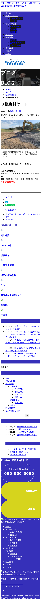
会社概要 (13, 21)
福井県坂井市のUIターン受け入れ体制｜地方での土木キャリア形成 (22, 354)
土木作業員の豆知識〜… (27, 432)
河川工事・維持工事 (18, 454)
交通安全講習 (7, 265)
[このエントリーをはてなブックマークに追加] (6, 202)
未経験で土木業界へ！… (27, 426)
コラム (8, 53)
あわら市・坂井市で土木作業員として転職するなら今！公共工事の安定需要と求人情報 (22, 334)
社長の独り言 (15, 110)
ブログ (8, 50)
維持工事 (19, 391)
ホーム (8, 13)
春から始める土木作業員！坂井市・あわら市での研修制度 (22, 349)
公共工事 (14, 386)
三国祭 (4, 315)
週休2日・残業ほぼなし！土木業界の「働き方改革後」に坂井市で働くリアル (22, 342)
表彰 (12, 405)
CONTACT (9, 67)
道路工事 (19, 397)
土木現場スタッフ (17, 42)
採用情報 (9, 37)
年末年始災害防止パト (12, 295)
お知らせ (10, 381)
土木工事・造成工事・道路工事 (23, 449)
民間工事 (14, 399)
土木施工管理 (15, 45)
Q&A (8, 378)
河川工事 (19, 389)
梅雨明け (5, 305)
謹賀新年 (5, 255)
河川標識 (5, 235)
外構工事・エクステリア (20, 451)
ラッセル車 (6, 245)
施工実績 (9, 48)
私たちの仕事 (10, 23)
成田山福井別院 (8, 275)
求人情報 (10, 408)
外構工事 (13, 29)
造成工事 (13, 31)
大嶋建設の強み (16, 18)
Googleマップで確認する (12, 586)
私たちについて (11, 15)
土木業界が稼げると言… (27, 434)
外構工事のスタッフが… (27, 429)
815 (3, 285)
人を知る (9, 34)
